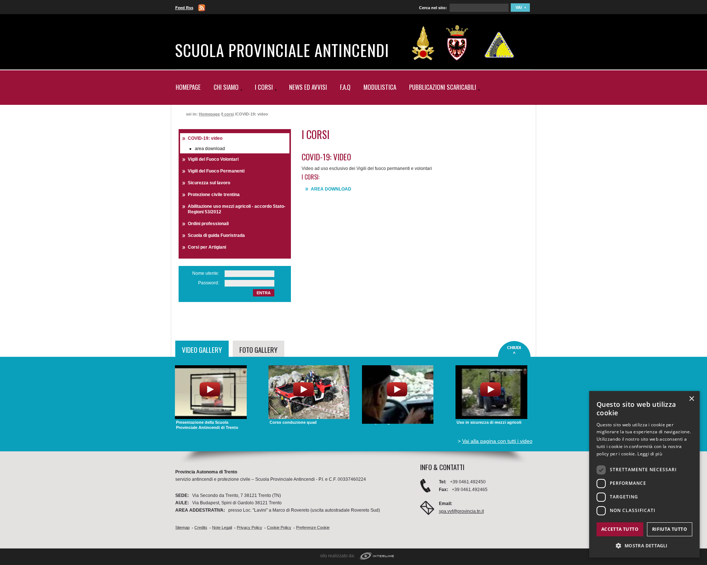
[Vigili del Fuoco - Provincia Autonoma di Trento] (423, 43)
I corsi (228, 114)
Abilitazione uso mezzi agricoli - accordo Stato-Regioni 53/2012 (236, 209)
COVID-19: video (205, 138)
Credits (200, 527)
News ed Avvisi (308, 87)
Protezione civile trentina (214, 194)
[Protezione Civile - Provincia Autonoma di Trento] (499, 43)
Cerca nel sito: (433, 8)
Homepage (188, 87)
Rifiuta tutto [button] (669, 529)
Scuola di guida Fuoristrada (216, 235)
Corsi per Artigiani (207, 247)
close (514, 349)
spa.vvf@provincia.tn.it (461, 511)
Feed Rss (184, 8)
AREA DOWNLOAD (331, 189)
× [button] (691, 399)
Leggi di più (649, 454)
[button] (644, 545)
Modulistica (379, 87)
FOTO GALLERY (258, 349)
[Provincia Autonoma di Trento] (457, 43)
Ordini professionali (208, 223)
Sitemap (182, 527)
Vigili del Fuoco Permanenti (216, 171)
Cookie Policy (279, 527)
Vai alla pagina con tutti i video (497, 441)
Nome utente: (205, 273)
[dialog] (644, 474)
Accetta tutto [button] (620, 529)
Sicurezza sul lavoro (209, 182)
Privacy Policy (249, 527)
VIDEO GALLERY (202, 349)
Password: (208, 282)
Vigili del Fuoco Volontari (213, 159)
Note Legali (222, 527)
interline (377, 556)
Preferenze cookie (313, 527)
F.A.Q (345, 87)
